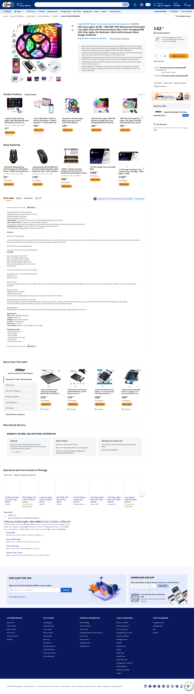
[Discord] (181, 686)
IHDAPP (55, 16)
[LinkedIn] (163, 686)
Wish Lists (46, 639)
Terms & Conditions (44, 686)
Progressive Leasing (122, 670)
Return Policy (11, 633)
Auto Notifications (48, 656)
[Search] (125, 5)
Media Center (84, 629)
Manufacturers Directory (110, 450)
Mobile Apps (120, 653)
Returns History (48, 633)
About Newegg (84, 623)
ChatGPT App (120, 656)
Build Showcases (121, 666)
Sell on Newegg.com (122, 626)
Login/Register (47, 623)
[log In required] (59, 371)
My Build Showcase (49, 646)
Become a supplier (122, 623)
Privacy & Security (12, 636)
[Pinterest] (168, 686)
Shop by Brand (121, 646)
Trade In (119, 673)
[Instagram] (159, 686)
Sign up (66, 590)
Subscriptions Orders (49, 653)
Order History (47, 629)
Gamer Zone (84, 636)
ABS (154, 629)
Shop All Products (30, 94)
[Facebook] (150, 686)
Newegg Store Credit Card (124, 663)
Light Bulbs (31, 16)
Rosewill (155, 633)
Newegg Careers (85, 643)
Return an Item (11, 629)
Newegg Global (157, 626)
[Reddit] (73, 30)
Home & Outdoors (17, 16)
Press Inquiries (84, 639)
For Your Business (122, 629)
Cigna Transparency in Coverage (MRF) (110, 686)
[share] (72, 26)
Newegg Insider (85, 646)
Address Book (47, 636)
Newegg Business (158, 623)
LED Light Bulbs (44, 16)
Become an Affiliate (122, 636)
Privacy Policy (55, 686)
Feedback (32, 207)
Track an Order (11, 626)
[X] (154, 686)
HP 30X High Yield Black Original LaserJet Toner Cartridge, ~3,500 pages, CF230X (131, 172)
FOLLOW (185, 115)
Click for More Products (15, 414)
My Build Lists (47, 643)
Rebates (118, 650)
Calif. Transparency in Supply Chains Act (83, 686)
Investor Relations (85, 626)
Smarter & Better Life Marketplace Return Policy (70, 452)
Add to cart (178, 56)
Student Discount (121, 660)
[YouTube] (172, 686)
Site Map (119, 643)
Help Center (10, 623)
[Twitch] (177, 686)
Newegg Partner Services (124, 633)
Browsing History (48, 626)
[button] (24, 4)
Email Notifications (49, 650)
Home (5, 16)
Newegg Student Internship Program (91, 633)
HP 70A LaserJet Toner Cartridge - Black (103, 168)
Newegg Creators (121, 639)
